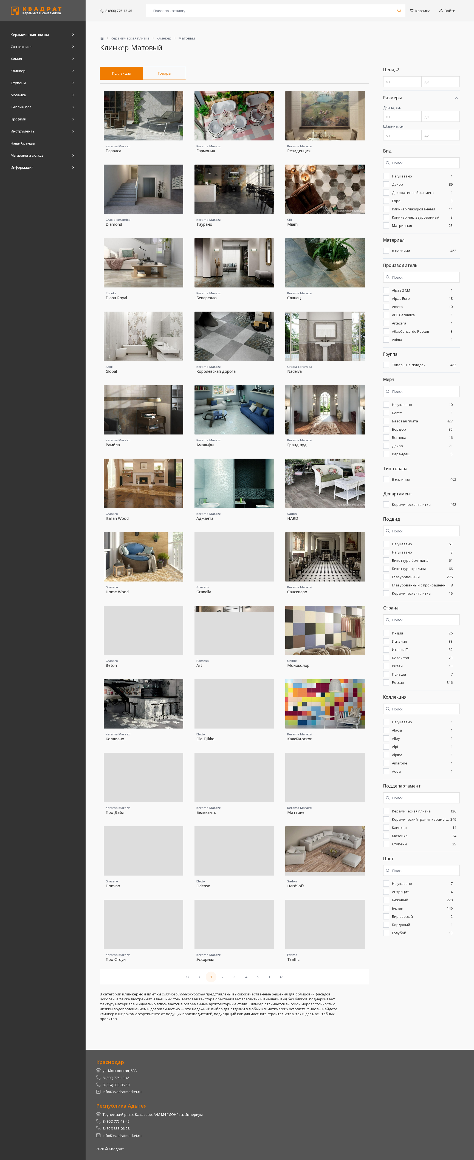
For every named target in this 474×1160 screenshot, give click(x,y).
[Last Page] (281, 977)
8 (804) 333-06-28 (116, 1128)
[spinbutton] (402, 81)
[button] (456, 97)
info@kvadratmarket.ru (122, 1091)
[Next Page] (269, 977)
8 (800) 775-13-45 (118, 10)
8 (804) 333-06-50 (116, 1084)
